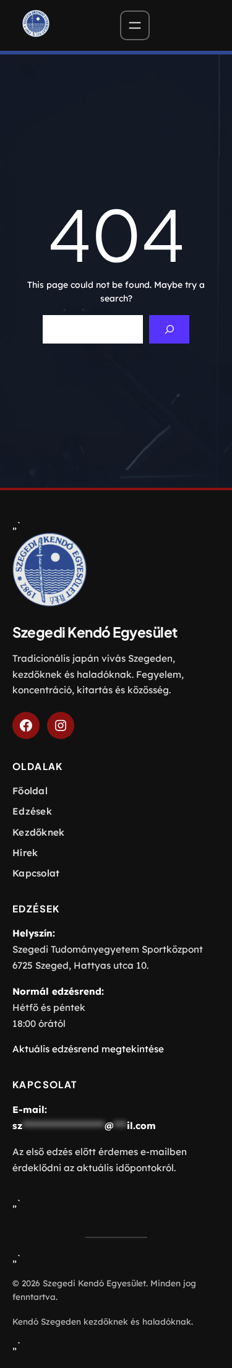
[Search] (169, 329)
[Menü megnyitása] (135, 25)
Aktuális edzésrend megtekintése (88, 1049)
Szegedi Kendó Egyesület (95, 632)
